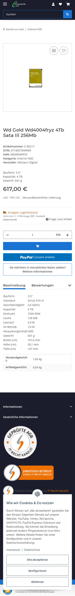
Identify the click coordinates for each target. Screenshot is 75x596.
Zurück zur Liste (15, 29)
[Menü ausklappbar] (5, 2)
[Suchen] (67, 14)
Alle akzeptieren (37, 559)
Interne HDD (25, 158)
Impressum (13, 549)
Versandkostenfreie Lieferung (42, 197)
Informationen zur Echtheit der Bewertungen (35, 592)
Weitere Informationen (37, 271)
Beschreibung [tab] (14, 285)
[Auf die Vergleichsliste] (54, 50)
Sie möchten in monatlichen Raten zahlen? (38, 269)
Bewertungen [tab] (43, 285)
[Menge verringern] (7, 235)
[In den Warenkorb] (6, 41)
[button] (53, 4)
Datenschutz (32, 549)
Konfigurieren (37, 570)
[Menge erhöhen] (67, 235)
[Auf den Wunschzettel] (64, 50)
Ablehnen (37, 581)
